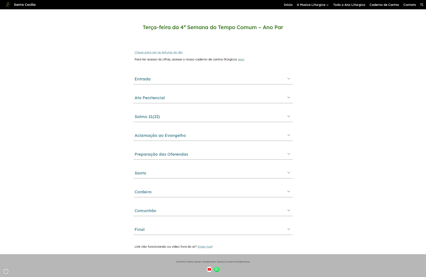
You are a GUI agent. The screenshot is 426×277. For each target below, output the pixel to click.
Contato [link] (409, 5)
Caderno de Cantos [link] (384, 5)
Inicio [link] (288, 5)
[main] (213, 27)
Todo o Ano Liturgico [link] (349, 5)
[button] (422, 5)
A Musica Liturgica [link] (311, 5)
